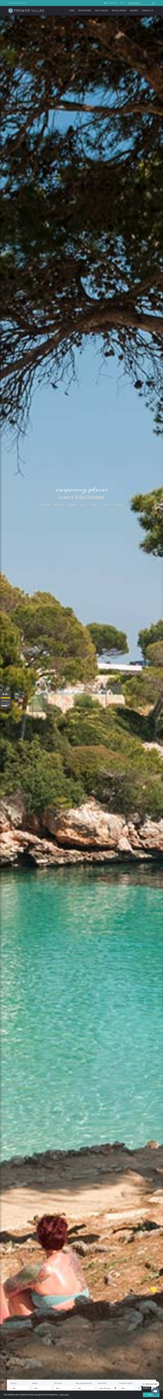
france (105, 505)
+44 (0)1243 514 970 (18, 3)
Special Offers (119, 10)
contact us (147, 10)
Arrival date (101, 1383)
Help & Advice (101, 10)
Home (71, 10)
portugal (45, 505)
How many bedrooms (84, 1383)
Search (146, 1388)
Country (13, 1383)
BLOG (122, 3)
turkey (93, 505)
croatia (118, 505)
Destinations (84, 10)
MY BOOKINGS (111, 3)
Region (35, 1383)
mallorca (59, 505)
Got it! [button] (151, 1395)
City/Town (58, 1383)
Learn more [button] (64, 1395)
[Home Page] (26, 10)
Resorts (134, 10)
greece (72, 505)
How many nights (125, 1383)
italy (83, 505)
